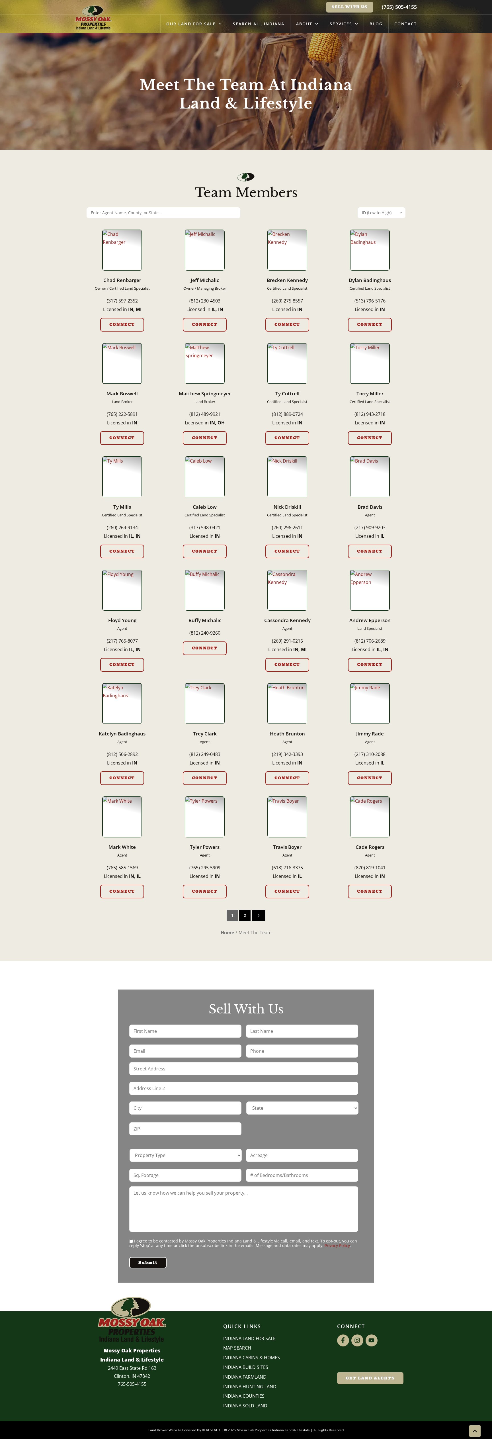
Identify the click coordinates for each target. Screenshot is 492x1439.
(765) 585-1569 (122, 867)
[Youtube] (372, 1340)
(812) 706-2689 (370, 641)
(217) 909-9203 (370, 527)
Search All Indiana (258, 23)
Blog (376, 23)
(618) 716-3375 (287, 867)
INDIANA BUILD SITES (245, 1367)
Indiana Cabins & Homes (251, 1357)
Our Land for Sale (191, 23)
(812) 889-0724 (287, 414)
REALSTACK (211, 1430)
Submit (147, 1263)
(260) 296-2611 (287, 527)
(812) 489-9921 (204, 414)
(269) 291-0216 (287, 641)
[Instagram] (357, 1340)
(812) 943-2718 (370, 414)
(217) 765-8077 (122, 641)
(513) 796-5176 (370, 301)
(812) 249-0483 (204, 754)
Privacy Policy (337, 1245)
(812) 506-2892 (122, 754)
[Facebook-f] (343, 1340)
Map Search (237, 1348)
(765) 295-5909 (204, 867)
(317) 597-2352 (122, 301)
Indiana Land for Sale (249, 1338)
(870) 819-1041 (370, 867)
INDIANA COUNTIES (244, 1396)
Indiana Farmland (244, 1377)
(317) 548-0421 (204, 527)
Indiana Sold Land (245, 1406)
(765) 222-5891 (122, 414)
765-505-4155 (132, 1384)
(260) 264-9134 (122, 527)
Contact (405, 23)
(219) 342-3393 (287, 754)
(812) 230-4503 (204, 301)
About (304, 23)
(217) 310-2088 (370, 754)
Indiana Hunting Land (249, 1386)
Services (341, 23)
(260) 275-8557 (287, 301)
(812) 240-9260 (204, 633)
